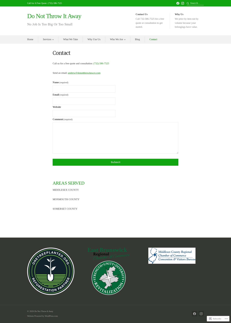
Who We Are (116, 39)
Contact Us (150, 20)
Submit (115, 162)
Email (60, 94)
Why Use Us (94, 39)
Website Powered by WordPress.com (42, 316)
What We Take (70, 39)
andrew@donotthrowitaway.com (84, 73)
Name (60, 82)
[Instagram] (182, 3)
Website (57, 107)
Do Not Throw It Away (54, 16)
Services (47, 39)
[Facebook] (177, 3)
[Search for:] (195, 3)
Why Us (186, 20)
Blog (137, 39)
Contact (153, 39)
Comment (63, 119)
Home (30, 39)
